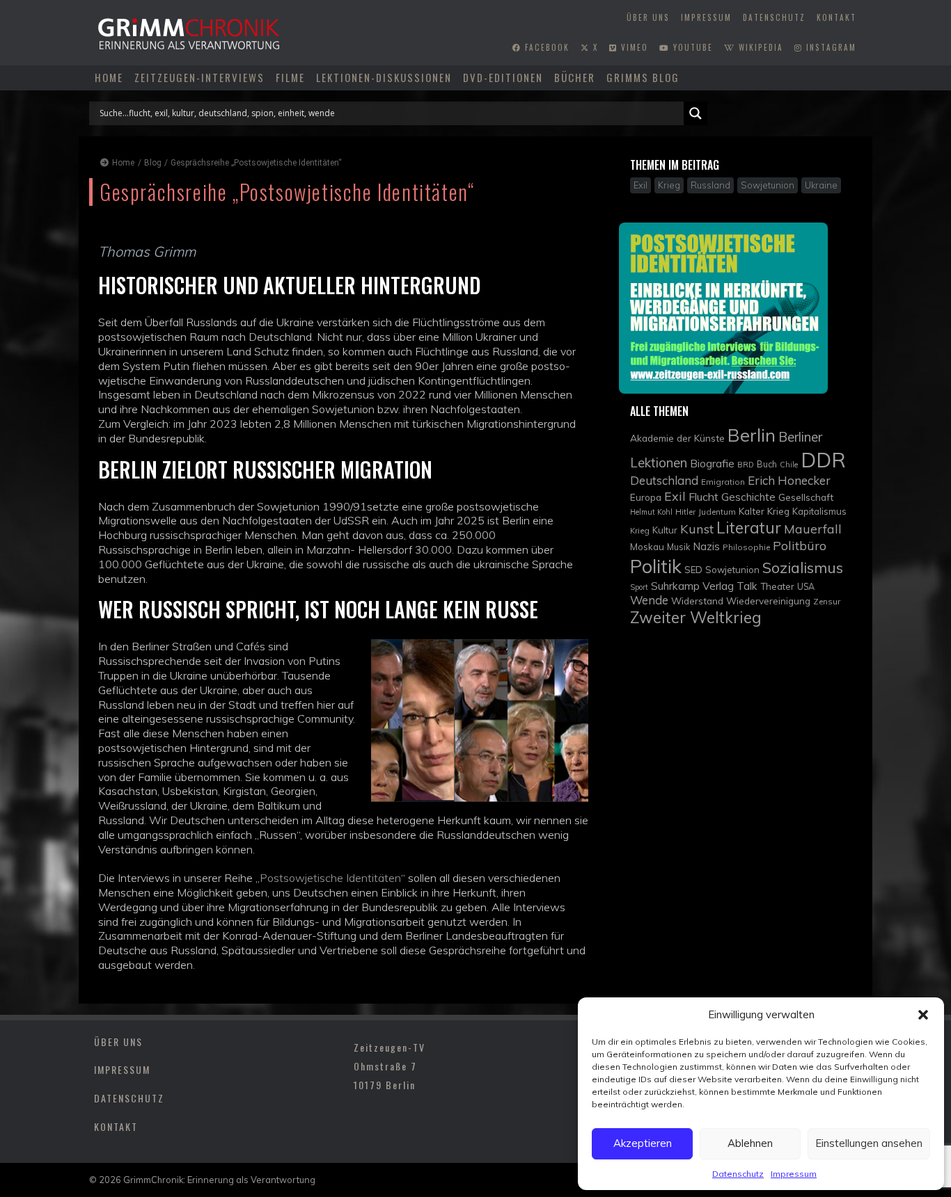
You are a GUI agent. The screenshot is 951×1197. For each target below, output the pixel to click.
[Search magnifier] (695, 113)
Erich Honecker (789, 480)
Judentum (717, 511)
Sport (639, 587)
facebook (545, 47)
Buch (767, 464)
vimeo (633, 47)
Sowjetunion (732, 569)
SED (693, 569)
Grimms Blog (642, 77)
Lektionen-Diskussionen (384, 77)
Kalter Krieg (764, 511)
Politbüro (799, 546)
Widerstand (697, 600)
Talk (747, 586)
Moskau (647, 546)
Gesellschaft (805, 497)
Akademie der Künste (677, 438)
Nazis (706, 546)
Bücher (574, 77)
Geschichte (748, 497)
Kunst (697, 529)
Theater (777, 586)
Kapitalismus (819, 511)
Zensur (826, 601)
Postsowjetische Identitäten (330, 878)
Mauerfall (813, 528)
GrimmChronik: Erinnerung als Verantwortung (219, 1179)
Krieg (640, 530)
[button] (923, 1015)
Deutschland (664, 480)
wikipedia (759, 47)
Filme (290, 77)
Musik (678, 547)
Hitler (685, 511)
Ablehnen (750, 1143)
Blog (153, 163)
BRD (745, 464)
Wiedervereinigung (768, 600)
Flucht (703, 497)
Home (109, 77)
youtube (691, 47)
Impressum (794, 1173)
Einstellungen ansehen (868, 1143)
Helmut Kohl (651, 512)
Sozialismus (802, 567)
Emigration (723, 481)
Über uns (648, 17)
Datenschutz (738, 1173)
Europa (645, 497)
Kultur (664, 530)
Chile (789, 464)
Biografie (712, 463)
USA (806, 586)
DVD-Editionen (503, 77)
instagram (829, 47)
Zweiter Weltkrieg (696, 617)
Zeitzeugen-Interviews (199, 77)
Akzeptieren (642, 1143)
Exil (675, 496)
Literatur (748, 527)
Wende (649, 600)
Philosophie (746, 547)
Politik (656, 566)
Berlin (752, 435)
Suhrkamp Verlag (692, 586)
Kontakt (836, 17)
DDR (823, 459)
